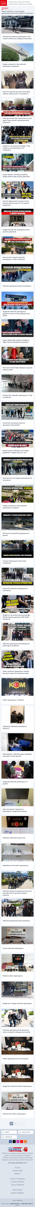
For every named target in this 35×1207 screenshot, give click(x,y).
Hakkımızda (17, 1171)
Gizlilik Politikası (17, 1182)
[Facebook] (10, 1141)
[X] (14, 1141)
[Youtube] (21, 1141)
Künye (17, 1168)
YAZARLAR (8, 1137)
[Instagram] (17, 1141)
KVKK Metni (18, 1190)
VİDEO (7, 1132)
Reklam (17, 1174)
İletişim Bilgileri (17, 1193)
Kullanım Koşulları (17, 1179)
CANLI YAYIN (26, 1132)
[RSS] (25, 1141)
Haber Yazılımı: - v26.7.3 (17, 1204)
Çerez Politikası (17, 1185)
